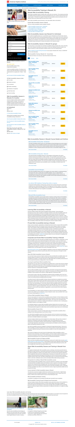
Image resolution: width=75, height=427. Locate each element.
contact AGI (42, 293)
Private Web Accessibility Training (14, 113)
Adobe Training (50, 5)
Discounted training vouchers (33, 249)
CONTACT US (37, 422)
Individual (10, 53)
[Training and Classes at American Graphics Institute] (8, 2)
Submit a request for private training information (37, 50)
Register (62, 63)
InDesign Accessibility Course (34, 90)
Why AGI (39, 1)
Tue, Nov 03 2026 (31, 126)
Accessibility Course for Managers (35, 29)
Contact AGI (42, 234)
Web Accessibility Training (15, 8)
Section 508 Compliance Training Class (36, 30)
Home (8, 8)
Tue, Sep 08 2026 (31, 64)
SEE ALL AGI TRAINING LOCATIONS (58, 422)
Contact (45, 1)
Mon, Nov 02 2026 (32, 119)
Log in (57, 1)
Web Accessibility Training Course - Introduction (38, 26)
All (28, 58)
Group (10, 55)
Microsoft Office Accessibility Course (36, 31)
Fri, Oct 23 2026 (31, 106)
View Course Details (32, 149)
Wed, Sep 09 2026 (32, 78)
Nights (37, 58)
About (42, 1)
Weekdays (32, 58)
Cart (55, 1)
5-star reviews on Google (15, 133)
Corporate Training (62, 5)
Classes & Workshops (13, 5)
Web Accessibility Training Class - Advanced (37, 27)
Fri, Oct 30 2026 (31, 112)
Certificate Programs (37, 5)
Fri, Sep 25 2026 (31, 99)
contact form (62, 246)
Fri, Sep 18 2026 (31, 92)
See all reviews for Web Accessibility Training (15, 75)
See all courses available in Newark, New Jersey (16, 118)
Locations (48, 1)
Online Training (25, 5)
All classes (51, 1)
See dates (65, 149)
